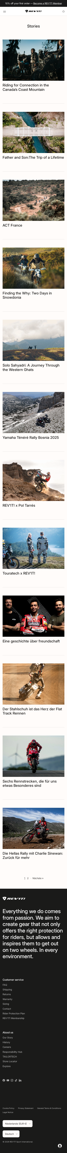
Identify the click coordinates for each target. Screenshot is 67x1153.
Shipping (7, 989)
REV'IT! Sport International (21, 1142)
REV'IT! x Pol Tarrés (19, 505)
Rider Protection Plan (14, 1013)
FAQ (5, 984)
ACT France (12, 225)
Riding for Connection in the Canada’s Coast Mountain (26, 87)
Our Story (8, 1037)
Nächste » (38, 878)
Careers (7, 1047)
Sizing (6, 1003)
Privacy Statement (26, 1108)
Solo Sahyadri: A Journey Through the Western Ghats (31, 367)
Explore (7, 1066)
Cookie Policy (8, 1108)
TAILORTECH (10, 1056)
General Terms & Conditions (49, 1108)
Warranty (7, 999)
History (6, 1042)
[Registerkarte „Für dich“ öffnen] (60, 1146)
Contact (7, 1008)
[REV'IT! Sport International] (33, 11)
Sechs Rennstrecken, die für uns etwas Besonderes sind (30, 783)
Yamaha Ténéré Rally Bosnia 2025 (31, 437)
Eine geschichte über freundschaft (31, 641)
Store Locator (10, 1061)
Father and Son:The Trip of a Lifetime (33, 157)
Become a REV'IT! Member (47, 3)
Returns (7, 994)
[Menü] (4, 11)
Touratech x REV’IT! (19, 573)
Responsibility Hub (12, 1051)
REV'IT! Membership (13, 1018)
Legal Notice (8, 1112)
